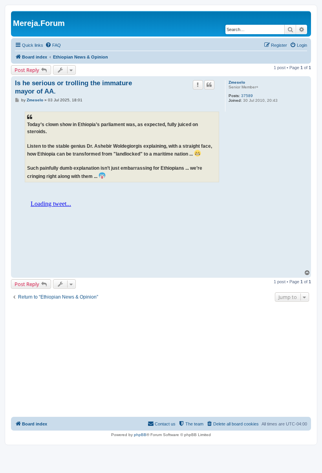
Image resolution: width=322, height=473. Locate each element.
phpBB (140, 435)
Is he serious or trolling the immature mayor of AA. (73, 87)
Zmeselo (237, 82)
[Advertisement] (161, 360)
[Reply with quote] (209, 85)
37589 (247, 96)
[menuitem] (53, 45)
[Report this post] (198, 85)
